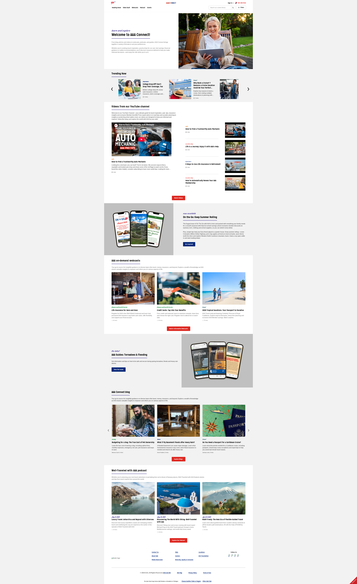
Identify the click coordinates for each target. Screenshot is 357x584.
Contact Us (155, 552)
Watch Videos (178, 198)
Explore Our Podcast (178, 540)
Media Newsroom (157, 560)
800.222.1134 (167, 573)
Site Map (179, 573)
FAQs (176, 552)
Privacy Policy (192, 573)
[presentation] (112, 89)
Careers (177, 556)
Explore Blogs (178, 459)
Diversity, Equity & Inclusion (184, 560)
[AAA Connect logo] (171, 3)
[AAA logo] (113, 3)
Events (149, 8)
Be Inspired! (189, 244)
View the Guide (118, 369)
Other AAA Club (207, 581)
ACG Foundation (204, 556)
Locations (202, 552)
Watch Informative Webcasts (178, 329)
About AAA (155, 556)
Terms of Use (207, 573)
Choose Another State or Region (191, 581)
